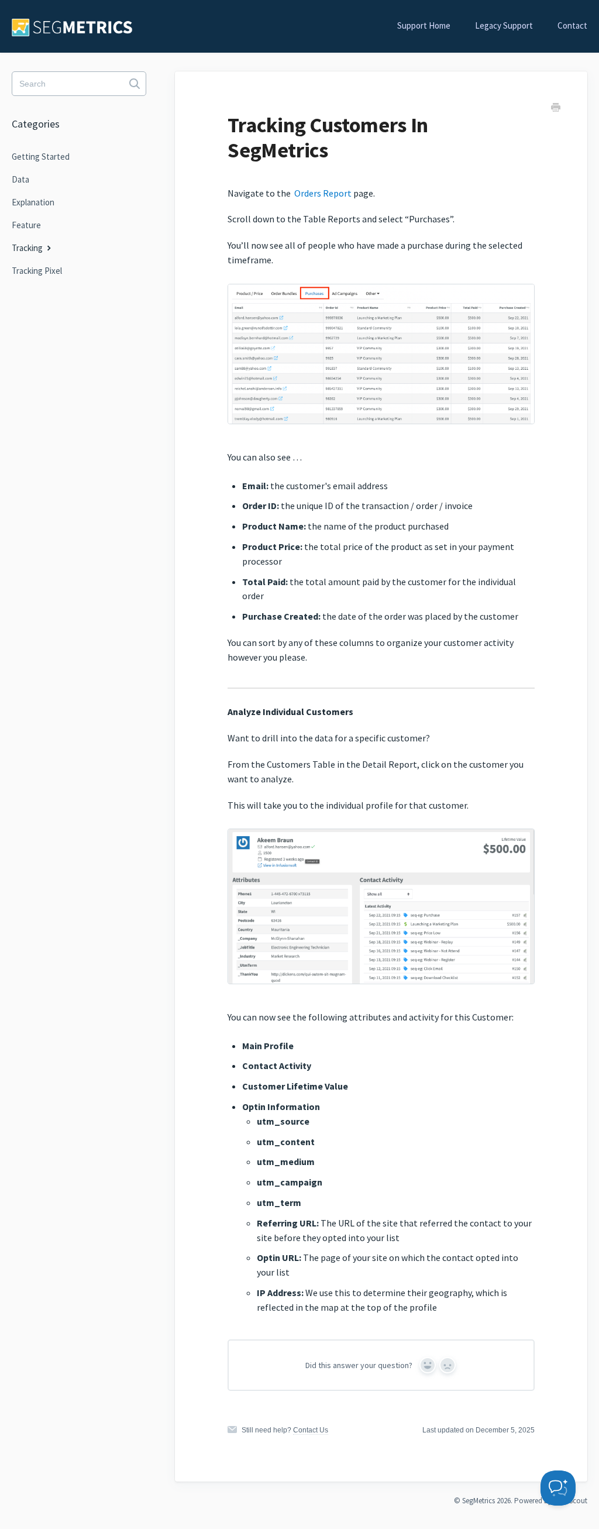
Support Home (423, 25)
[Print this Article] (555, 108)
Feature (26, 225)
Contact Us (310, 1430)
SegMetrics (478, 1501)
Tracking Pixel (37, 270)
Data (20, 179)
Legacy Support (504, 25)
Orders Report (323, 193)
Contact (572, 25)
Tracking (28, 247)
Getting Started (41, 156)
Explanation (33, 202)
